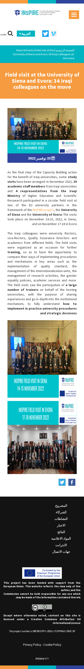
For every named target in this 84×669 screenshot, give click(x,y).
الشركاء (61, 512)
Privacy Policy (32, 645)
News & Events (24, 50)
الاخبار (61, 525)
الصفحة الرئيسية (64, 50)
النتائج (61, 532)
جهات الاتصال (61, 551)
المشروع (61, 505)
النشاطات (61, 519)
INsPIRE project (43, 210)
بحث (3, 34)
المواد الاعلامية (61, 538)
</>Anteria (42, 659)
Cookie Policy (52, 645)
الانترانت (61, 545)
